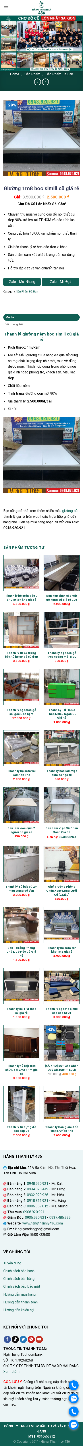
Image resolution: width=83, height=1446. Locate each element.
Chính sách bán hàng (19, 1279)
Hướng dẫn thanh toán (20, 1302)
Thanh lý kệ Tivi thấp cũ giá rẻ (21, 1010)
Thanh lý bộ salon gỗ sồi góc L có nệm (21, 712)
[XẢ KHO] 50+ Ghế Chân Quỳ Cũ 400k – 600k (61, 1067)
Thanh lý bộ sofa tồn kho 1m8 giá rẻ (61, 950)
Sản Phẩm (32, 74)
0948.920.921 (37, 1183)
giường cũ (69, 511)
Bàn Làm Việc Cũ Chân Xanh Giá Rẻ (62, 830)
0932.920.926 (37, 1195)
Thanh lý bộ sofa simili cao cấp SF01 (62, 1010)
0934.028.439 (37, 1189)
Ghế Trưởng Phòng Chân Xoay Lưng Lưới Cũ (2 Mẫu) (61, 890)
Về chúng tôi (14, 324)
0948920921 (67, 837)
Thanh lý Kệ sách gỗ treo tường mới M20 (61, 655)
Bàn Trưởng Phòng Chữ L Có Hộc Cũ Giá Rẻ (21, 951)
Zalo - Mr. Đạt (60, 282)
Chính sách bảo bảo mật (21, 1286)
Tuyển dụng (12, 1263)
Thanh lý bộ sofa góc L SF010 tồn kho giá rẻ (21, 597)
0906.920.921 (33, 1212)
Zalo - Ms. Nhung (22, 282)
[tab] (41, 317)
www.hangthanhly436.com (42, 1223)
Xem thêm (11, 1371)
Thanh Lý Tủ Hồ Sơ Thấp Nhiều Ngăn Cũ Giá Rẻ (61, 713)
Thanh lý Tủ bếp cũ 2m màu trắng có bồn (21, 888)
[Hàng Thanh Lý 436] (41, 8)
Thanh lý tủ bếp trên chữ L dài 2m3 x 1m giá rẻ (21, 1069)
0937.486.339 (60, 1217)
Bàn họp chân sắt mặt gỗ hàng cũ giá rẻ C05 (61, 597)
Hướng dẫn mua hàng (19, 1294)
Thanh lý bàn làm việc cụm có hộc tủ (61, 773)
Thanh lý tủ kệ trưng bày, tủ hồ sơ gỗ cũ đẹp (21, 655)
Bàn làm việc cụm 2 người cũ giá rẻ (21, 830)
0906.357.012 (37, 1206)
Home (14, 74)
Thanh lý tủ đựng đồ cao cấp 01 (21, 1129)
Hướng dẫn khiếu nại (18, 1310)
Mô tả (10, 317)
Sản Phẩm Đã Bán (59, 74)
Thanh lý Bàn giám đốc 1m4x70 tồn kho (61, 1129)
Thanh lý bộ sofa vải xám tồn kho (21, 773)
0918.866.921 (37, 1201)
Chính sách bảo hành (19, 1271)
